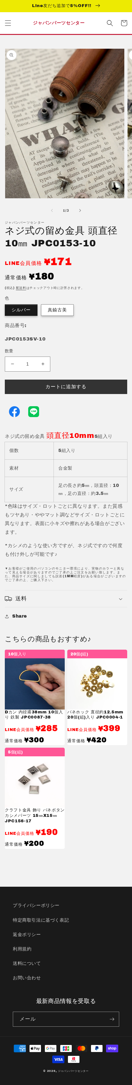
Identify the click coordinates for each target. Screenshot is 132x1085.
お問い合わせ (27, 977)
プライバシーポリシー (36, 905)
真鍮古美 (57, 310)
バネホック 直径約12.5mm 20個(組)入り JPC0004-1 (95, 715)
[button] (8, 23)
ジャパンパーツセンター (73, 1071)
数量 (9, 351)
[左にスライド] (52, 210)
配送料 (21, 288)
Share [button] (19, 616)
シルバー (21, 310)
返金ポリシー (27, 934)
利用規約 (22, 949)
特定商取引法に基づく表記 (41, 920)
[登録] (112, 1019)
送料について (27, 963)
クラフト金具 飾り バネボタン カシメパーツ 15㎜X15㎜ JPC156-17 (35, 815)
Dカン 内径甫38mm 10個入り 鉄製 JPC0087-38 (34, 715)
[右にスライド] (80, 210)
